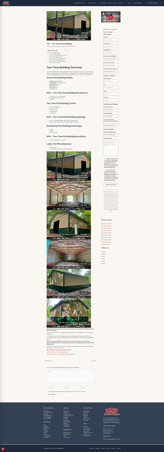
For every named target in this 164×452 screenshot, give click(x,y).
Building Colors (66, 434)
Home (45, 425)
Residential (58, 46)
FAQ (64, 435)
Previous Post (47, 360)
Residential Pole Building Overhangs (57, 59)
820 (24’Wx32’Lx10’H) (106, 237)
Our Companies (47, 435)
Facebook (103, 251)
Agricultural (64, 46)
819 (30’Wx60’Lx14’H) (106, 240)
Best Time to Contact (109, 62)
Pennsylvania (86, 411)
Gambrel (65, 423)
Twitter (103, 258)
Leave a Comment (51, 46)
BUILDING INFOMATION (80, 3)
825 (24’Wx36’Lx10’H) (106, 226)
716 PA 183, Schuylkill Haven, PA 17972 (111, 439)
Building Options (67, 432)
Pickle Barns (66, 425)
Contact (45, 434)
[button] (153, 3)
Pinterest (103, 261)
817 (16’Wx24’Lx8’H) (105, 244)
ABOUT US (121, 3)
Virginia (85, 417)
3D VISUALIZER (102, 3)
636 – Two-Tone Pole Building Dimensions (58, 55)
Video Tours (86, 431)
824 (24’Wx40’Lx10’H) (106, 228)
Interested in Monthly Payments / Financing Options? (110, 121)
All (68, 46)
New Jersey (86, 412)
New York (85, 414)
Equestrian (65, 417)
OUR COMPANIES (138, 3)
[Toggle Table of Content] (65, 51)
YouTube (103, 263)
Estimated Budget (108, 113)
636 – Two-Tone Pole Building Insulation (58, 61)
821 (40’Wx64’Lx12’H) (106, 235)
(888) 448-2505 (107, 436)
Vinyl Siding (66, 426)
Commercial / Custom (68, 415)
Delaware (85, 420)
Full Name (106, 37)
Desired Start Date (108, 107)
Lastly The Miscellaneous (55, 62)
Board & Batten (67, 421)
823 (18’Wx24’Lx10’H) (106, 230)
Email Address (107, 43)
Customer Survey (87, 435)
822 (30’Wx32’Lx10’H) (106, 233)
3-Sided (65, 412)
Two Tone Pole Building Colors (56, 57)
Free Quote (46, 437)
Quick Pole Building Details (55, 54)
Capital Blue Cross (87, 432)
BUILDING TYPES (92, 3)
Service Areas (86, 429)
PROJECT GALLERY (112, 3)
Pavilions (65, 418)
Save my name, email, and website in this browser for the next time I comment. (67, 391)
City (104, 84)
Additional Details (107, 138)
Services (46, 426)
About (45, 432)
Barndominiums (67, 414)
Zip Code (105, 97)
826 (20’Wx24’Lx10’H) (106, 223)
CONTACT (129, 3)
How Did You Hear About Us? (110, 69)
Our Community (87, 428)
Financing (46, 431)
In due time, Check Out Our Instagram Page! (57, 352)
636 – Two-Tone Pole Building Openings (58, 58)
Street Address (107, 78)
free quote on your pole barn (85, 74)
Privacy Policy (110, 209)
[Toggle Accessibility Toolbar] (3, 449)
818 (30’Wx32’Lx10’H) (106, 242)
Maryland (85, 415)
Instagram (103, 254)
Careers (85, 426)
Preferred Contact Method (110, 56)
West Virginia (86, 418)
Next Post (94, 360)
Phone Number (107, 50)
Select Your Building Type (109, 132)
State (105, 91)
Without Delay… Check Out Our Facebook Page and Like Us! (60, 354)
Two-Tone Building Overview (54, 52)
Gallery (45, 429)
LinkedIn (103, 256)
